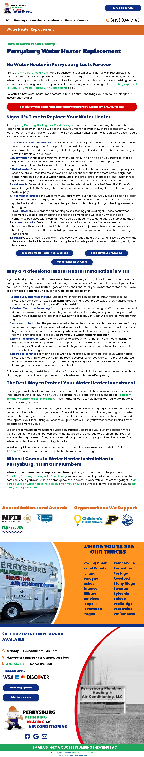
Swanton (121, 589)
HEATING (102, 748)
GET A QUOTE (61, 748)
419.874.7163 (106, 106)
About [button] (68, 20)
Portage (121, 574)
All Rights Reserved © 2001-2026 (82, 753)
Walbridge (123, 604)
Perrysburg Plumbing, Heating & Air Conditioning (40, 125)
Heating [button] (19, 20)
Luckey (88, 584)
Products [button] (53, 20)
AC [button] (7, 20)
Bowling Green (95, 564)
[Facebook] (27, 737)
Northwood (92, 609)
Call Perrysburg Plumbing (106, 253)
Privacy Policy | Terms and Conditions (72, 756)
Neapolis (90, 604)
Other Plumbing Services (72, 262)
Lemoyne (90, 579)
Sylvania (121, 594)
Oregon (88, 614)
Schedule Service (123, 8)
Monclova (91, 599)
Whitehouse (124, 614)
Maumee (89, 589)
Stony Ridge (124, 584)
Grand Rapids (94, 569)
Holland (89, 574)
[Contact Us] (44, 737)
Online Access (65, 753)
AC (114, 748)
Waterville (123, 609)
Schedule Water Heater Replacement (45, 253)
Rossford (122, 579)
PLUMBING (83, 748)
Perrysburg (124, 569)
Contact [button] (83, 20)
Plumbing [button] (36, 20)
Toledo (120, 599)
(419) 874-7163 (124, 21)
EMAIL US (40, 748)
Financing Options (21, 688)
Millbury (89, 594)
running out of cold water (33, 73)
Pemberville (124, 564)
